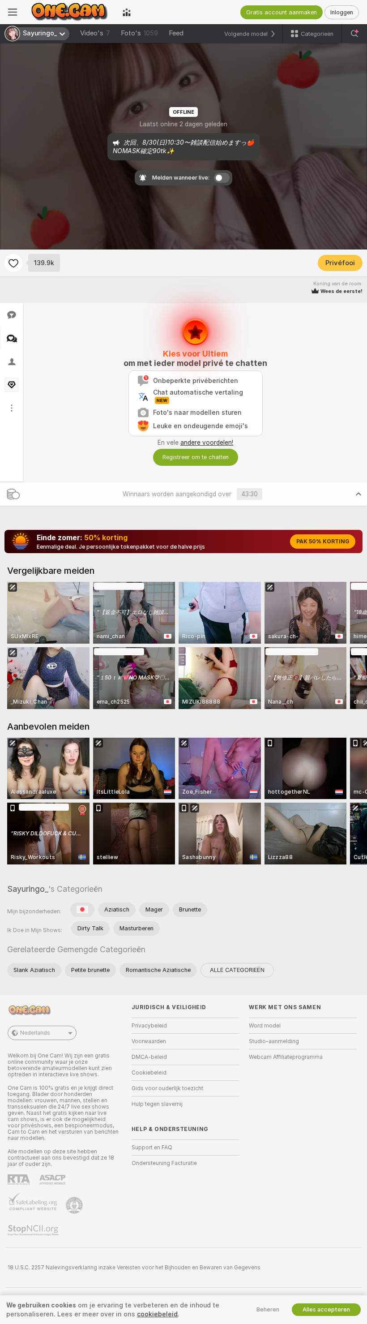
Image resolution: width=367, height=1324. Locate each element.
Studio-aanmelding (274, 1041)
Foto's (139, 33)
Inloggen (341, 12)
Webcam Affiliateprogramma (286, 1057)
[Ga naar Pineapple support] (75, 1205)
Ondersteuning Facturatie (164, 1163)
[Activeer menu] (12, 12)
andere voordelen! (206, 442)
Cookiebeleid (149, 1073)
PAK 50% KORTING (322, 541)
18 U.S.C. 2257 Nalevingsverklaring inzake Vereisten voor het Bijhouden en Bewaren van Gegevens (134, 1267)
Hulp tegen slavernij (157, 1104)
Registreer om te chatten (195, 457)
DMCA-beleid (149, 1057)
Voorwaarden (149, 1041)
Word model (265, 1026)
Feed (176, 33)
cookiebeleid (157, 1314)
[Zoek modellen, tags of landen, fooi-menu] (354, 33)
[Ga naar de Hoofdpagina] (70, 12)
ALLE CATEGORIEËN (237, 970)
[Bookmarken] (13, 263)
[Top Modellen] (127, 12)
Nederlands (35, 1033)
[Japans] (82, 910)
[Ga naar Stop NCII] (34, 1230)
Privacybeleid (149, 1026)
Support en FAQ (152, 1147)
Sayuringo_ (27, 889)
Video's (95, 33)
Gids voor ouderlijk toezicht (167, 1088)
